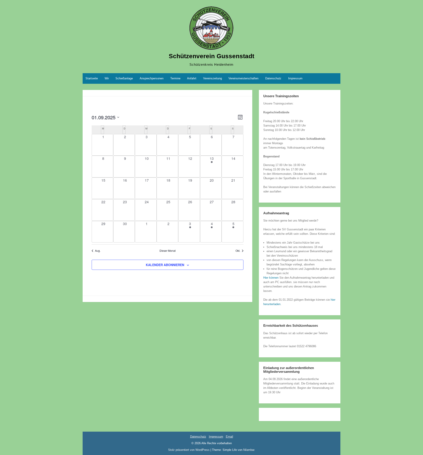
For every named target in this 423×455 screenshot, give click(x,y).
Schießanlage (124, 78)
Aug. (97, 250)
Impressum (295, 78)
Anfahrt (191, 78)
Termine (175, 78)
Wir (107, 78)
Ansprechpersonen (151, 78)
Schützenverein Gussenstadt (211, 56)
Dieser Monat (168, 250)
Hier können (270, 277)
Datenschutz (273, 78)
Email (229, 436)
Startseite (91, 78)
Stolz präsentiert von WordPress (189, 449)
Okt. (238, 250)
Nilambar (248, 449)
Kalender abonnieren (165, 265)
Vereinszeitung (212, 78)
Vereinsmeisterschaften (243, 78)
